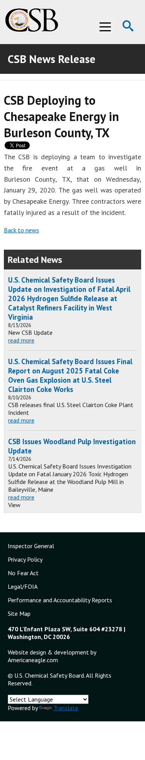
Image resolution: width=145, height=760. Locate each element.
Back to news (21, 230)
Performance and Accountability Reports (60, 600)
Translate (65, 708)
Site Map (19, 613)
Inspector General (31, 546)
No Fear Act (23, 573)
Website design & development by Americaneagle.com (52, 656)
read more (21, 340)
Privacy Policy (25, 559)
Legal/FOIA (23, 586)
